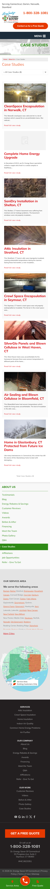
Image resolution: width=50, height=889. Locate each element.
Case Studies (8, 547)
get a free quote (25, 833)
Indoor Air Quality (25, 724)
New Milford (20, 614)
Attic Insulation (25, 711)
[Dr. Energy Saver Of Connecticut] (25, 881)
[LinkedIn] (23, 816)
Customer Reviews (11, 508)
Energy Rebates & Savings (15, 504)
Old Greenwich (17, 621)
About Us (8, 486)
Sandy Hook (32, 629)
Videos (5, 513)
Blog (4, 499)
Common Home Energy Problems (25, 728)
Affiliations (7, 553)
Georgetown (19, 602)
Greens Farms (9, 606)
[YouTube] (15, 816)
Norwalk (6, 621)
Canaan (6, 595)
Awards (6, 518)
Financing (7, 527)
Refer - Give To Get (11, 562)
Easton (23, 598)
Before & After (9, 522)
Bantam (6, 591)
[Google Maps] (19, 816)
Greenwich (19, 606)
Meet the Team (9, 531)
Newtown (29, 618)
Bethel (13, 591)
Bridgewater (29, 591)
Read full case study (12, 125)
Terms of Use (24, 874)
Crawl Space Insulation (25, 715)
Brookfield (38, 591)
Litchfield (23, 610)
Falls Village (31, 598)
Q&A (4, 540)
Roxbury (14, 629)
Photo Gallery (8, 536)
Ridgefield (34, 625)
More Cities (9, 634)
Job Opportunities (10, 558)
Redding (27, 621)
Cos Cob (27, 595)
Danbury (35, 595)
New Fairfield (8, 614)
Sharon (40, 629)
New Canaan (32, 610)
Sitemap (35, 874)
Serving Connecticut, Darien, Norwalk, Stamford (20, 5)
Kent (37, 606)
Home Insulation (25, 719)
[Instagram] (27, 816)
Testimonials (8, 495)
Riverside (7, 629)
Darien (6, 598)
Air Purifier (25, 732)
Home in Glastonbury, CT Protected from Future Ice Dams (23, 446)
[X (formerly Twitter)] (30, 816)
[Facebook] (34, 816)
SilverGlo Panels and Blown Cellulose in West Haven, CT (25, 347)
